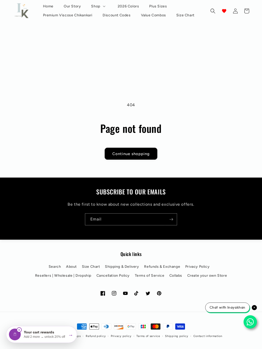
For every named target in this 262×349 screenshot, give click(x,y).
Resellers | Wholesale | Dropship (63, 275)
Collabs (175, 275)
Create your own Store (207, 275)
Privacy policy (121, 336)
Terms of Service (150, 275)
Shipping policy (176, 336)
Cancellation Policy (113, 275)
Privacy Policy (197, 266)
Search (55, 266)
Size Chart (91, 266)
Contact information (207, 336)
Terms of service (148, 336)
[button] (99, 6)
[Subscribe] (171, 219)
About (71, 266)
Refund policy (96, 336)
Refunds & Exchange (162, 266)
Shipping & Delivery (122, 266)
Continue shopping (131, 153)
